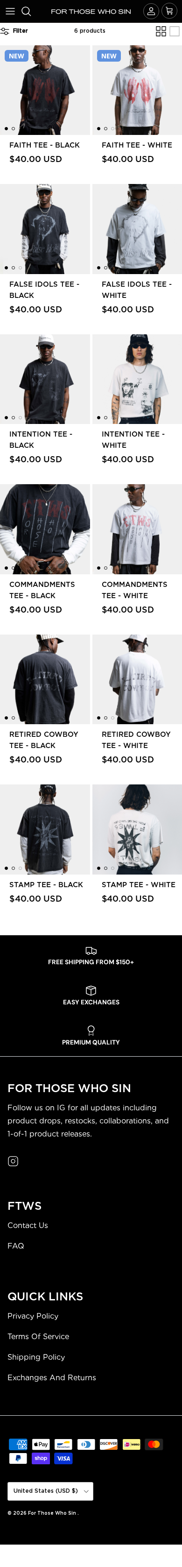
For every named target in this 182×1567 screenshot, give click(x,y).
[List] (174, 31)
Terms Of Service (38, 1336)
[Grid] (161, 31)
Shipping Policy (36, 1357)
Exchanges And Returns (51, 1377)
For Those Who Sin (52, 1513)
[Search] (31, 11)
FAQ (15, 1246)
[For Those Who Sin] (91, 11)
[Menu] (10, 11)
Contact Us (27, 1225)
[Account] (151, 11)
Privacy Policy (32, 1316)
